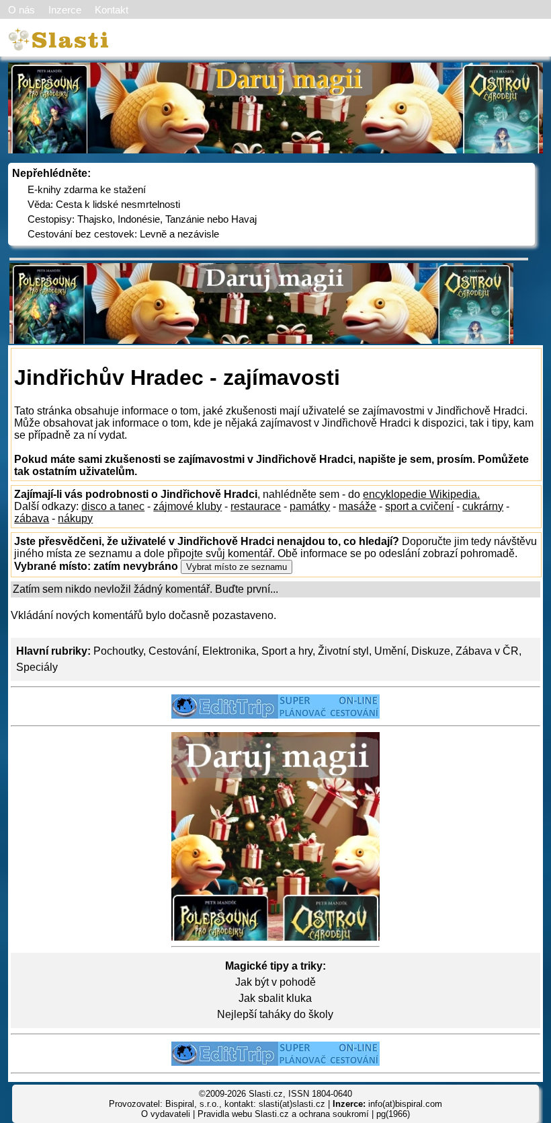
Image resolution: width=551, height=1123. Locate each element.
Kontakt (111, 9)
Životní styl (343, 651)
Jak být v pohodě (275, 982)
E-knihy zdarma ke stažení (87, 189)
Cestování (173, 651)
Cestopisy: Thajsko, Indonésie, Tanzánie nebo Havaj (142, 219)
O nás (21, 9)
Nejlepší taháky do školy (275, 1014)
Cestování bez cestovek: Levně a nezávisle (123, 234)
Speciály (37, 667)
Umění (390, 651)
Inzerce (64, 9)
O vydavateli (165, 1114)
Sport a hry (286, 651)
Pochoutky (118, 651)
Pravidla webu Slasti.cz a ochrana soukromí (283, 1114)
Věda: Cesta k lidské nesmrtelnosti (104, 204)
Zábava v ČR (487, 651)
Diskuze (430, 651)
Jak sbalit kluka (275, 998)
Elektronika (229, 651)
